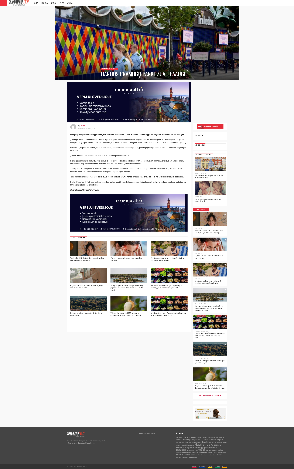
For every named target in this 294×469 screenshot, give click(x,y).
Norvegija (200, 449)
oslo (215, 450)
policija (178, 452)
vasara (219, 454)
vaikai (200, 454)
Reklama (210, 395)
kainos (222, 437)
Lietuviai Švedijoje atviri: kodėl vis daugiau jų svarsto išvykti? (86, 314)
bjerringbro (179, 437)
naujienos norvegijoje (195, 447)
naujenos (191, 445)
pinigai (220, 450)
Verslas (178, 457)
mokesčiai (184, 445)
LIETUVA (61, 3)
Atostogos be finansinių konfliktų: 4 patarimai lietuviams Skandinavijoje (167, 259)
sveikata (187, 454)
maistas (219, 442)
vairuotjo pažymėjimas (209, 455)
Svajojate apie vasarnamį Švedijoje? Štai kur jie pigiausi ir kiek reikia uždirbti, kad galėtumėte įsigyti (127, 288)
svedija (179, 454)
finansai (210, 437)
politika (183, 452)
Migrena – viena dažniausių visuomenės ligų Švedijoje (126, 259)
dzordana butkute (202, 437)
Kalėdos (178, 440)
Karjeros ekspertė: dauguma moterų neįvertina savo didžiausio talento (87, 287)
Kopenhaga (187, 439)
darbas (193, 437)
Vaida (83, 125)
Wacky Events (187, 457)
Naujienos (202, 444)
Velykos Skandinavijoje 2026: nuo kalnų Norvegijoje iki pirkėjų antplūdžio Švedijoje (125, 314)
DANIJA (36, 3)
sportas (217, 452)
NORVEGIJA (44, 3)
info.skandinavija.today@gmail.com (81, 443)
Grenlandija (216, 437)
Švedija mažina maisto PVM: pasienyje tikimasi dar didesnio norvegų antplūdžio (168, 314)
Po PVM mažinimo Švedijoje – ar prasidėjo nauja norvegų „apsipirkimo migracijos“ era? (168, 287)
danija (187, 437)
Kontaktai (218, 395)
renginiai (188, 452)
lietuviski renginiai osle (193, 442)
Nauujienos (190, 450)
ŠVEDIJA (53, 3)
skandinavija (207, 452)
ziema (195, 457)
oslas (211, 449)
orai (207, 450)
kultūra (201, 440)
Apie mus (202, 395)
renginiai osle (197, 452)
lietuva (207, 439)
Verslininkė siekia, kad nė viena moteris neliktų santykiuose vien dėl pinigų (87, 259)
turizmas (194, 455)
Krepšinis (195, 440)
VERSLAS (69, 3)
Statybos (223, 452)
